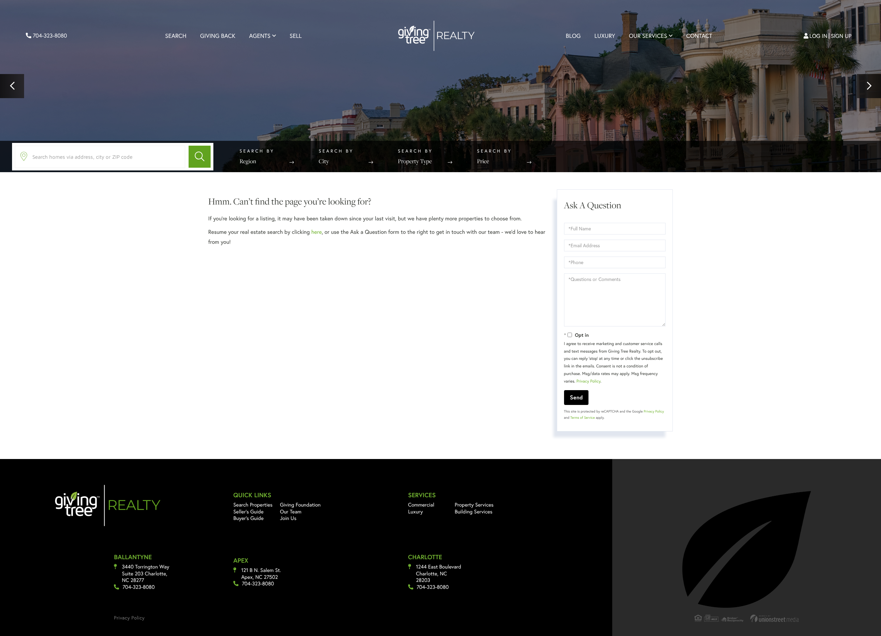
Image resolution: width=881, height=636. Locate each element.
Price (483, 161)
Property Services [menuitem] (474, 504)
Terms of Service (582, 417)
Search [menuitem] (176, 36)
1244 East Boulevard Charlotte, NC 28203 (438, 573)
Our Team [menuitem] (290, 511)
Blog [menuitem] (573, 36)
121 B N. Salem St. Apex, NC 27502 (261, 573)
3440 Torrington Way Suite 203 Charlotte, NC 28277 (145, 573)
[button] (12, 86)
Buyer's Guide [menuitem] (248, 518)
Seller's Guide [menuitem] (248, 511)
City (324, 161)
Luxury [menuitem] (604, 36)
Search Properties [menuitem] (253, 504)
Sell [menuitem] (296, 36)
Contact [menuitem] (699, 36)
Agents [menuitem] (259, 36)
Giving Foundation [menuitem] (300, 504)
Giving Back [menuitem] (217, 36)
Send (576, 397)
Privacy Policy (588, 381)
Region (248, 161)
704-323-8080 (49, 35)
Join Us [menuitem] (288, 518)
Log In (818, 36)
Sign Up (841, 36)
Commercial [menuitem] (421, 504)
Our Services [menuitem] (648, 36)
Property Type (415, 161)
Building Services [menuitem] (473, 511)
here (316, 232)
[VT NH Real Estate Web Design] (774, 618)
